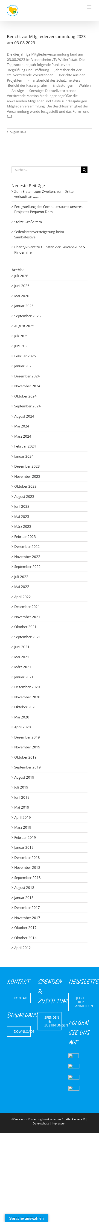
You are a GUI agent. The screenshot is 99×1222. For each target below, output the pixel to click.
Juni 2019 (21, 797)
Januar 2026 (24, 305)
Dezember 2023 (27, 466)
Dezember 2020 (27, 687)
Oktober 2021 (25, 626)
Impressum (59, 1123)
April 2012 (22, 947)
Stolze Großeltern (28, 221)
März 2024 (22, 436)
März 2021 (22, 666)
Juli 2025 (21, 336)
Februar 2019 (25, 837)
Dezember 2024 (27, 376)
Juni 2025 (21, 346)
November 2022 (27, 556)
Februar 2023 (25, 536)
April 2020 (22, 727)
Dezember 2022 (27, 546)
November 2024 (27, 386)
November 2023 (27, 476)
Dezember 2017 (27, 907)
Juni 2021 (21, 646)
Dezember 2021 (27, 606)
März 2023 (22, 526)
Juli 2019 (21, 787)
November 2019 (27, 747)
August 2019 (24, 777)
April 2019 (22, 817)
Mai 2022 (21, 586)
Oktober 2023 (25, 486)
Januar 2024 (24, 456)
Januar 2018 (24, 897)
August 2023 (24, 496)
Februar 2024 (25, 446)
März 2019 (22, 827)
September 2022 (27, 566)
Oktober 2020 (25, 707)
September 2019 (27, 767)
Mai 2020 (21, 717)
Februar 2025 (25, 356)
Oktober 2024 (25, 396)
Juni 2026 (21, 285)
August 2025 (24, 325)
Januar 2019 (24, 847)
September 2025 (27, 316)
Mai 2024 (21, 426)
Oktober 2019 (25, 757)
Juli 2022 (21, 576)
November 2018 (27, 867)
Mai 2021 (21, 657)
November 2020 (27, 697)
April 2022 (22, 596)
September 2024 (27, 406)
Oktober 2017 (25, 927)
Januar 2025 (24, 366)
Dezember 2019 (27, 737)
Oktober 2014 (25, 937)
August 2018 (24, 887)
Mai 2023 (21, 516)
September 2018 (27, 877)
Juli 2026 (21, 275)
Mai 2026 (21, 296)
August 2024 (24, 416)
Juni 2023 (21, 506)
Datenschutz (41, 1123)
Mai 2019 (21, 807)
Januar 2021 (24, 677)
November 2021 (27, 616)
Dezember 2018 (27, 857)
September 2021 (27, 637)
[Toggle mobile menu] (89, 7)
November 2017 (27, 917)
